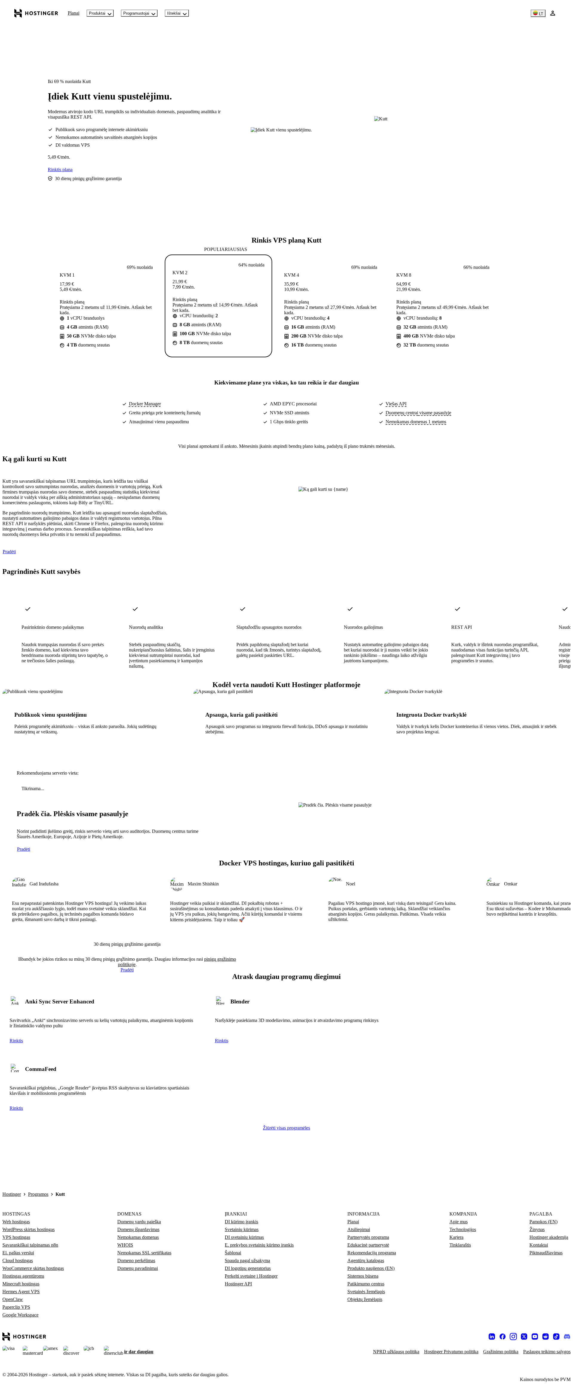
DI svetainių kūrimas (244, 1237)
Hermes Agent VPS (21, 1291)
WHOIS (125, 1244)
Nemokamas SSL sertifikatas (144, 1252)
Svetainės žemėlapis (366, 1291)
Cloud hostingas (17, 1260)
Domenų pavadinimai (137, 1268)
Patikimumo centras (365, 1283)
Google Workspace (20, 1314)
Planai (73, 13)
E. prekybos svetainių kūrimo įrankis (259, 1244)
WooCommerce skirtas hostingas (33, 1268)
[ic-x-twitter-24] (524, 1336)
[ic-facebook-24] (502, 1336)
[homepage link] (36, 13)
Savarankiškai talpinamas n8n (30, 1244)
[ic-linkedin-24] (491, 1336)
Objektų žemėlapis (364, 1299)
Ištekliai (174, 13)
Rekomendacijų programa (371, 1252)
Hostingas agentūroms (23, 1276)
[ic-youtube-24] (534, 1336)
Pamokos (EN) (543, 1221)
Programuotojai (136, 13)
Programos (38, 1194)
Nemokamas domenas (138, 1237)
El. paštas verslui (18, 1252)
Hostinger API (238, 1283)
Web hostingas (16, 1221)
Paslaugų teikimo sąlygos (547, 1351)
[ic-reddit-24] (545, 1336)
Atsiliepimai (358, 1229)
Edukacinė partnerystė (368, 1244)
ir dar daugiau (138, 1351)
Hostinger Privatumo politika (451, 1351)
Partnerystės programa (368, 1237)
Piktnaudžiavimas (546, 1252)
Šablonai (233, 1252)
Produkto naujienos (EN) (371, 1268)
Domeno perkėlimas (136, 1260)
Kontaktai (538, 1244)
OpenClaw (12, 1299)
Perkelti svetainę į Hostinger (251, 1276)
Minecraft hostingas (20, 1283)
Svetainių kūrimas (241, 1229)
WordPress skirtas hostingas (28, 1229)
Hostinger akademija (548, 1237)
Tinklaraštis (460, 1244)
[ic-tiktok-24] (556, 1336)
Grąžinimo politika (500, 1351)
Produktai (97, 13)
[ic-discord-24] (567, 1336)
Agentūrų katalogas (365, 1260)
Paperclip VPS (16, 1307)
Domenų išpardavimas (138, 1229)
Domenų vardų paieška (139, 1221)
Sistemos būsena (362, 1276)
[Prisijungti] (553, 13)
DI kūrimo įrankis (241, 1221)
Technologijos (462, 1229)
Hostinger (11, 1194)
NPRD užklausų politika (396, 1351)
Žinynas (537, 1229)
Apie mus (458, 1221)
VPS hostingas (16, 1237)
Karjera (456, 1237)
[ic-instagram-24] (513, 1336)
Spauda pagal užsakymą (247, 1260)
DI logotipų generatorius (248, 1268)
